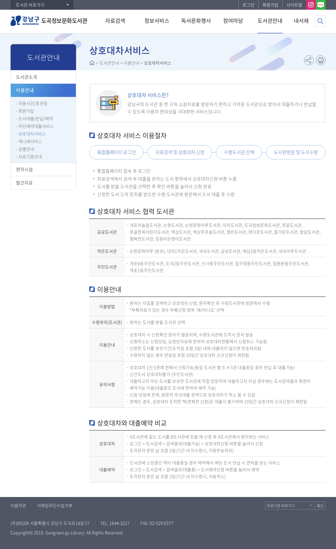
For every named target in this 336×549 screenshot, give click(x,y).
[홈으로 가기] (92, 62)
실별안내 (26, 149)
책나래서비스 (30, 141)
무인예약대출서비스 (36, 126)
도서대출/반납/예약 (35, 118)
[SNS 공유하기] (309, 60)
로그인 (248, 5)
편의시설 (24, 169)
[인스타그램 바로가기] (311, 5)
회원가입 (270, 5)
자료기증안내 (30, 156)
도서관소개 (26, 77)
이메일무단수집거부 (54, 505)
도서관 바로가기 (30, 5)
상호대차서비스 (32, 133)
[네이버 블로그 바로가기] (321, 5)
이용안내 (25, 90)
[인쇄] (321, 60)
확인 (320, 505)
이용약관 (18, 505)
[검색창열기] (320, 21)
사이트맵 (294, 5)
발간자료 (24, 182)
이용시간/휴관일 (33, 103)
